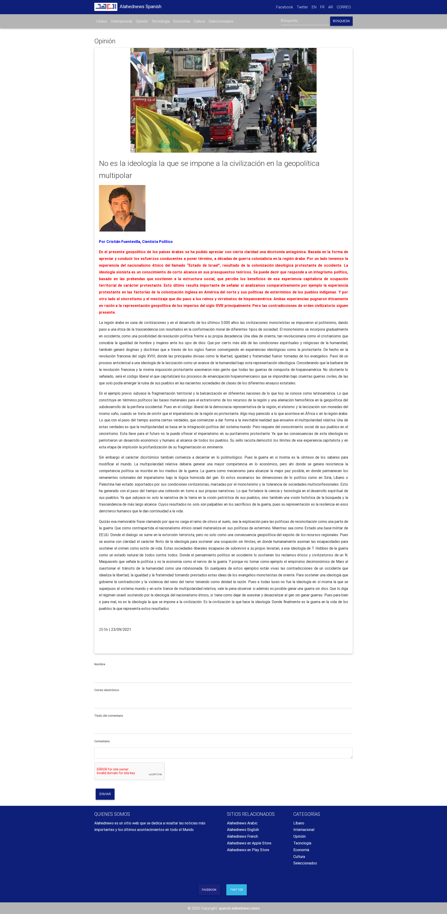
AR (330, 7)
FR (322, 7)
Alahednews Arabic (242, 823)
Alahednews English (243, 829)
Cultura (199, 21)
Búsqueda (341, 21)
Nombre (99, 664)
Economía (181, 21)
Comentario (102, 741)
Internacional (121, 21)
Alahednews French (242, 836)
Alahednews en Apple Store (249, 843)
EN (314, 7)
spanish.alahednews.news (239, 908)
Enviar (105, 794)
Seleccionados (221, 21)
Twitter (302, 7)
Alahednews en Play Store (248, 849)
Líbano (101, 21)
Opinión (142, 21)
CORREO (344, 7)
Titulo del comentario (108, 716)
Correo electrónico (106, 690)
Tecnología (161, 21)
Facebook (285, 6)
